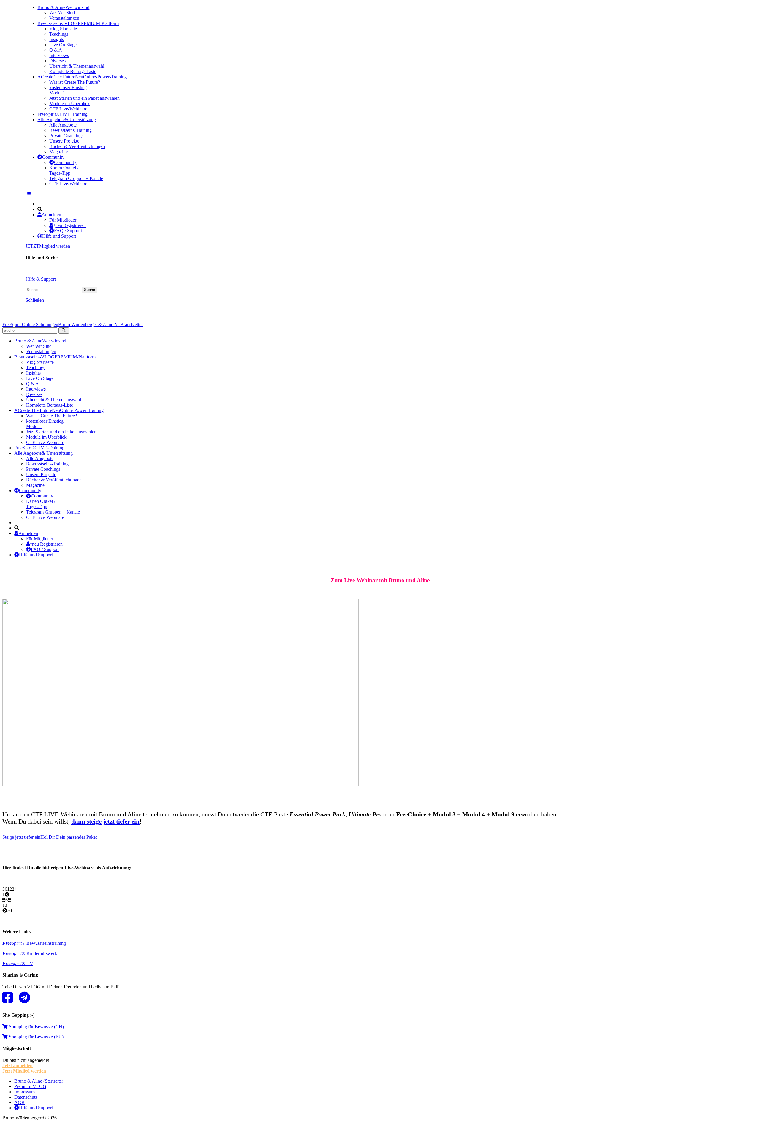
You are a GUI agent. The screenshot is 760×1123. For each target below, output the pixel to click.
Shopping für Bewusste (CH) (36, 1026)
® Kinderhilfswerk (29, 953)
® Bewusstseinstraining (34, 943)
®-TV (17, 963)
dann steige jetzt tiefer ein (105, 821)
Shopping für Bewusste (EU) (36, 1036)
